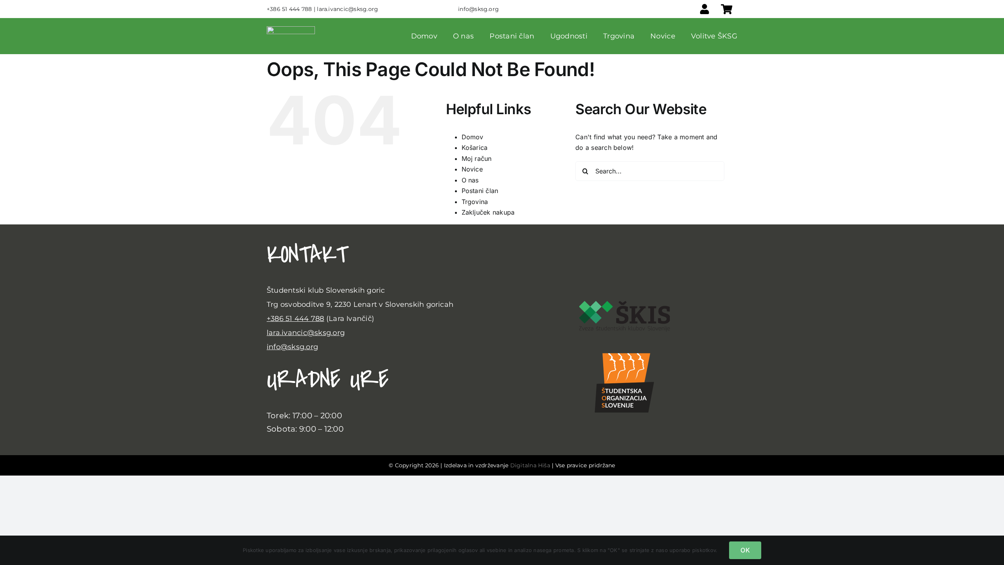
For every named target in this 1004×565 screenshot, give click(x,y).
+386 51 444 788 (295, 318)
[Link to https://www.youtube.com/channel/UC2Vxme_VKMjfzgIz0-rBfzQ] (682, 271)
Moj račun (477, 158)
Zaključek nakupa (488, 212)
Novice (472, 169)
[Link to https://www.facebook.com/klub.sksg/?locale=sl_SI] (552, 271)
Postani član (480, 191)
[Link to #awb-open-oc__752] (726, 9)
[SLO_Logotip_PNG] (624, 347)
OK (744, 550)
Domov (473, 137)
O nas (470, 180)
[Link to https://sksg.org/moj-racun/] (704, 9)
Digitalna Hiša (530, 465)
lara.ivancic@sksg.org (306, 332)
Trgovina (475, 202)
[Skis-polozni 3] (624, 304)
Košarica (475, 147)
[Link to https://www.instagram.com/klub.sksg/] (617, 271)
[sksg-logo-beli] (291, 29)
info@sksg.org (292, 347)
